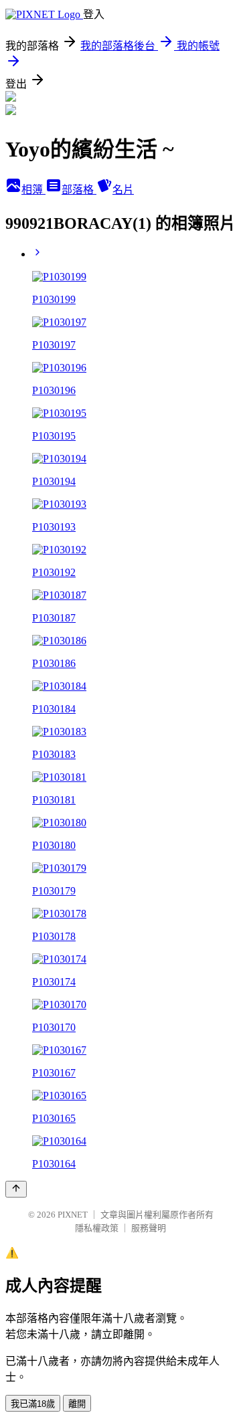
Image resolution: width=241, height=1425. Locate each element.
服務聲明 (148, 1228)
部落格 (79, 189)
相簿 (33, 189)
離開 (77, 1404)
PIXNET (73, 1215)
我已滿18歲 (33, 1404)
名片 (123, 189)
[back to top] (16, 1189)
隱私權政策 (96, 1228)
